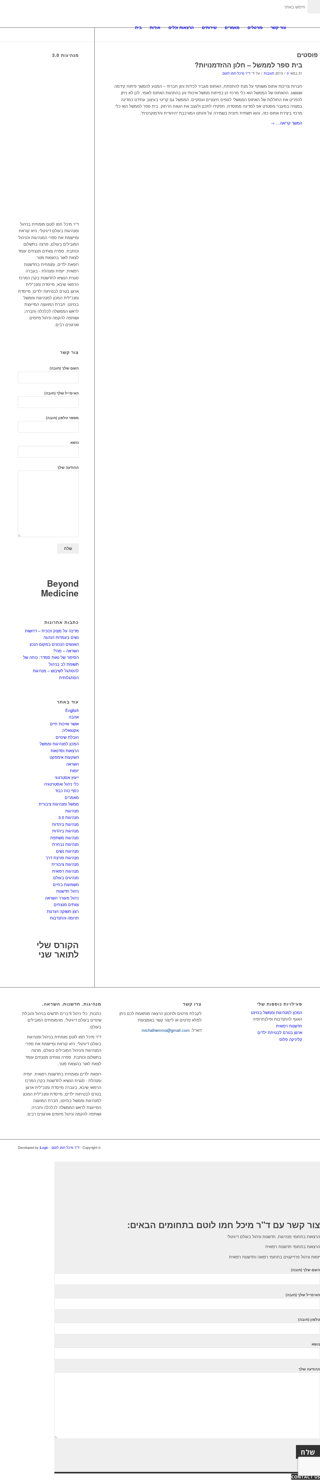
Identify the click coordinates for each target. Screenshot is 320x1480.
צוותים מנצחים (66, 904)
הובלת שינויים (67, 737)
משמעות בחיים (66, 884)
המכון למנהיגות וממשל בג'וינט (276, 1012)
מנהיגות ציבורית (65, 864)
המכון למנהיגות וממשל (59, 744)
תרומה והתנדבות (64, 918)
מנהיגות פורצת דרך (62, 857)
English (72, 710)
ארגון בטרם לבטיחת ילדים (280, 1032)
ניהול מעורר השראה (62, 898)
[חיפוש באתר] (296, 27)
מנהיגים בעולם (66, 877)
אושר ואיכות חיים (64, 724)
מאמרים (72, 797)
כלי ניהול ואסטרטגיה (61, 784)
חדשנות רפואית (289, 1026)
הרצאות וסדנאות (65, 750)
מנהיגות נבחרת (65, 844)
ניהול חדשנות (67, 891)
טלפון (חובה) (309, 1319)
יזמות (74, 770)
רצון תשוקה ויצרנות (63, 911)
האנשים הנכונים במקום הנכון (54, 644)
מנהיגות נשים (67, 851)
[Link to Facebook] (297, 1147)
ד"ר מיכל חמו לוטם (236, 73)
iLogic (44, 1147)
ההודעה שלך (68, 467)
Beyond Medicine (60, 588)
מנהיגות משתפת (64, 837)
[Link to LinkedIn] (288, 1147)
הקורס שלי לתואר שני (58, 949)
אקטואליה (70, 730)
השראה (72, 764)
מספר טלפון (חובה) (62, 417)
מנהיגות (72, 811)
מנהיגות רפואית (65, 871)
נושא (74, 442)
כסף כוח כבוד (67, 790)
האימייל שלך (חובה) (61, 393)
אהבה (74, 717)
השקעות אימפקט (64, 757)
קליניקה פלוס (290, 1039)
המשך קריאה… (286, 123)
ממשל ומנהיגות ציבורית (59, 804)
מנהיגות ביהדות (65, 824)
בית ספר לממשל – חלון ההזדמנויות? (248, 64)
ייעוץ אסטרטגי (67, 777)
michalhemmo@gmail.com (166, 1030)
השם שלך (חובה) (64, 368)
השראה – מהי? (66, 651)
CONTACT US (305, 1477)
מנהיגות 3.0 (68, 817)
